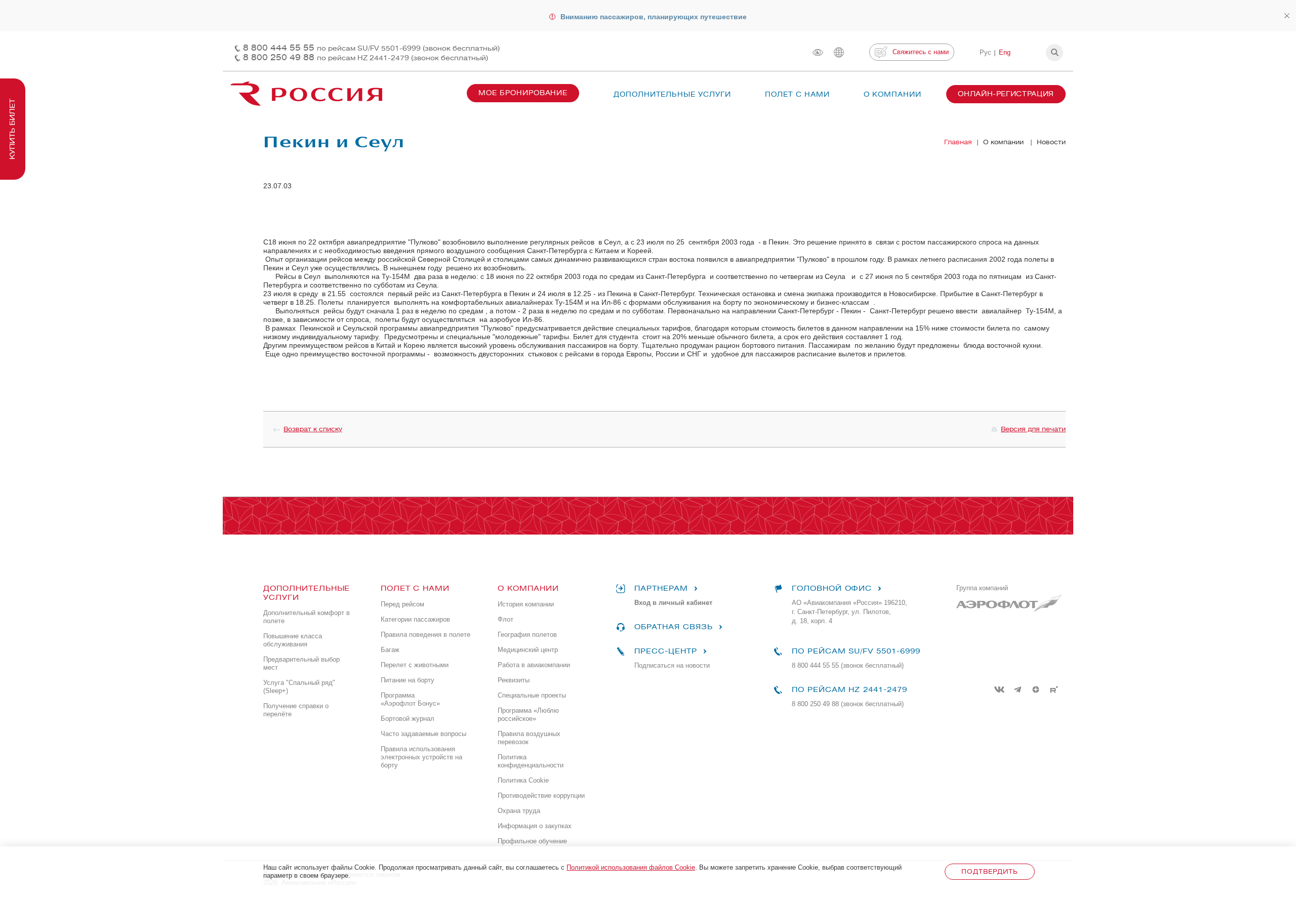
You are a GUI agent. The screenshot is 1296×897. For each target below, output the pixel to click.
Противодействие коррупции (541, 795)
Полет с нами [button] (797, 94)
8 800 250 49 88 (365, 57)
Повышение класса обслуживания (292, 640)
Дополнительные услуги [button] (672, 94)
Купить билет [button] (12, 129)
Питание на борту (407, 680)
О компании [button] (892, 94)
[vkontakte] (999, 689)
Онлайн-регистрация (1006, 94)
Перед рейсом (402, 604)
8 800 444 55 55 (371, 48)
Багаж (390, 650)
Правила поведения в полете (425, 634)
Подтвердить (989, 871)
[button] (1054, 52)
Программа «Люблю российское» (528, 714)
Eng (1004, 52)
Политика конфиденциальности (530, 761)
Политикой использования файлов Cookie (630, 867)
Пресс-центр (665, 651)
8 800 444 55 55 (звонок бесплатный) (848, 665)
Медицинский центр (528, 650)
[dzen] (1036, 689)
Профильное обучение (532, 841)
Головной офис (832, 588)
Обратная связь (673, 627)
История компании (526, 604)
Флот (505, 619)
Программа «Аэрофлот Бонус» (410, 699)
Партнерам (661, 588)
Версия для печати (1033, 429)
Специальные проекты (532, 695)
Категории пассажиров (415, 619)
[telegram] (1017, 689)
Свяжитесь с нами (921, 52)
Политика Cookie (523, 780)
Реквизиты (514, 680)
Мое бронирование (523, 93)
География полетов (527, 634)
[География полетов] (839, 52)
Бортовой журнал (407, 718)
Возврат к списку (313, 429)
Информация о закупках (535, 826)
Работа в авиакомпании (534, 665)
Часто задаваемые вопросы (423, 734)
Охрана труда (519, 810)
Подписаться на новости (672, 665)
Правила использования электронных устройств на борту (421, 757)
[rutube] (1054, 689)
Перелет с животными (415, 665)
